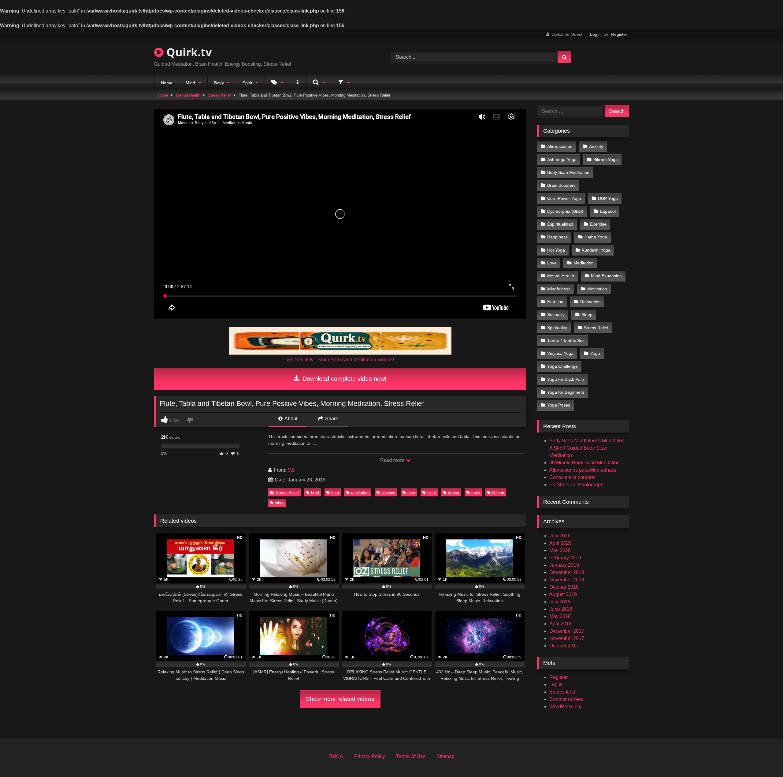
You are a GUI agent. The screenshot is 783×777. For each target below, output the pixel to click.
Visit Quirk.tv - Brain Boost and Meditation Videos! (340, 359)
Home (167, 82)
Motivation (597, 288)
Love (552, 262)
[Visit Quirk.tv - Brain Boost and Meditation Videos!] (340, 341)
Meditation (583, 262)
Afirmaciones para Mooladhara (582, 470)
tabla (475, 492)
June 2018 (560, 609)
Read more (392, 460)
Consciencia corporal (572, 477)
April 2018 (560, 623)
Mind (190, 82)
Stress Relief (219, 95)
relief (431, 492)
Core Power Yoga (564, 198)
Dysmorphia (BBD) (565, 211)
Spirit (247, 82)
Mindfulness (558, 288)
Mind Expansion (606, 275)
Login (595, 34)
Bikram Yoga (605, 159)
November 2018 (566, 579)
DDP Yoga (608, 198)
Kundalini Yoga (596, 250)
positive (388, 492)
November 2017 (566, 638)
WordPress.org (565, 706)
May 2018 (560, 616)
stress (453, 492)
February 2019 (565, 557)
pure (411, 492)
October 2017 (564, 645)
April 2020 (560, 543)
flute (335, 492)
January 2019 (564, 565)
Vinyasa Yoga (560, 353)
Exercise (598, 224)
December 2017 (566, 631)
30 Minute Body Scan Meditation (584, 462)
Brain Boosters (561, 185)
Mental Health (188, 95)
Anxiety (596, 146)
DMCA (335, 756)
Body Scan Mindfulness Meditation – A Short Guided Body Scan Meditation (589, 448)
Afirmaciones (559, 146)
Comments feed (566, 699)
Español (608, 211)
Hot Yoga (556, 250)
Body (219, 82)
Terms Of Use (410, 756)
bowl (315, 492)
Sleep (586, 314)
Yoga (595, 353)
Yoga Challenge (562, 366)
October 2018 (564, 587)
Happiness (557, 236)
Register (619, 34)
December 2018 (566, 572)
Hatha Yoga (595, 236)
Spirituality (557, 327)
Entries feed (562, 691)
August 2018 (563, 594)
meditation (360, 492)
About (290, 418)
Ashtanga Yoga (562, 159)
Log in (556, 684)
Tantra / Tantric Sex (565, 340)
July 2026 (559, 535)
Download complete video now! (344, 378)
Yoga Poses (558, 405)
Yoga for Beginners (565, 392)
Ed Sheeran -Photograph (576, 484)
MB (291, 470)
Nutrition (555, 301)
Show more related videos (340, 699)
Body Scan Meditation (568, 172)
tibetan (498, 492)
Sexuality (556, 314)
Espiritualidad (560, 224)
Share (331, 418)
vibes (279, 502)
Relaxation (590, 301)
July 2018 (559, 601)
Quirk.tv (188, 52)
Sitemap (445, 756)
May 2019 (560, 550)
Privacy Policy (369, 756)
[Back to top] (764, 759)
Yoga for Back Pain (565, 379)
